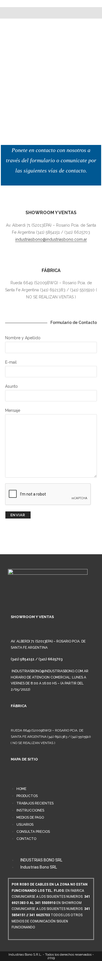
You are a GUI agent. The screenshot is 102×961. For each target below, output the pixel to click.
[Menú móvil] (51, 12)
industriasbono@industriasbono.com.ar (51, 239)
